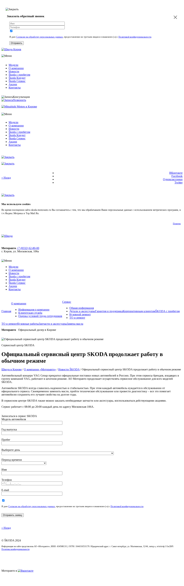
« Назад (6, 177)
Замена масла (75, 323)
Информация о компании (33, 309)
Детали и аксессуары (82, 311)
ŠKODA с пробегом (167, 311)
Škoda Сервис (17, 81)
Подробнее (46, 213)
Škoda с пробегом (19, 74)
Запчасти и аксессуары (53, 323)
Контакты (15, 87)
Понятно (177, 223)
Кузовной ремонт (80, 314)
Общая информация (81, 307)
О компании (16, 68)
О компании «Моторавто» (40, 369)
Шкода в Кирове (11, 369)
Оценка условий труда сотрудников (40, 316)
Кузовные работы (28, 323)
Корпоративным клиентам (139, 311)
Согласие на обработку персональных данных (39, 36)
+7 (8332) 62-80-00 (28, 248)
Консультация (21, 96)
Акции (13, 84)
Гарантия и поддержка (109, 311)
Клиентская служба (30, 312)
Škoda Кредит (17, 77)
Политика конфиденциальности (15, 549)
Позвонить (19, 100)
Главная (6, 311)
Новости (14, 71)
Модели (13, 64)
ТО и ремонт (77, 317)
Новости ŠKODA (69, 369)
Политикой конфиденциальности (134, 36)
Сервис (66, 301)
